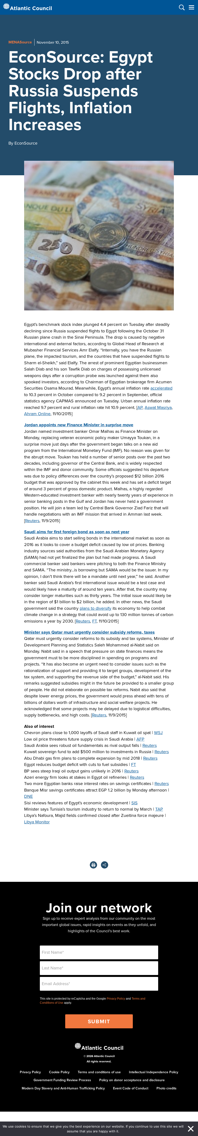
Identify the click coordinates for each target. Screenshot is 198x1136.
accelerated (161, 388)
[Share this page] (104, 865)
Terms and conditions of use (99, 1072)
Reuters (32, 521)
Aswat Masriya (158, 407)
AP (139, 407)
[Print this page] (93, 865)
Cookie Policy (59, 1072)
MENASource (20, 42)
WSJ (158, 732)
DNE (28, 796)
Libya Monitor (37, 822)
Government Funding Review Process (62, 1080)
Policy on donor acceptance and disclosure (132, 1080)
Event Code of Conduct (130, 1088)
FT (94, 621)
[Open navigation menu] (191, 7)
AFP (140, 739)
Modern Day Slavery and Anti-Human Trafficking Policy (63, 1088)
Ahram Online (37, 414)
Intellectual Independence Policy (153, 1072)
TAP (159, 809)
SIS (134, 803)
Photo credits (166, 1088)
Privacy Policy (116, 998)
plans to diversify (95, 608)
